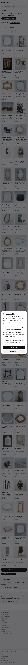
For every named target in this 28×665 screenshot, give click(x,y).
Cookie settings (14, 351)
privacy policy (19, 340)
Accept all (14, 347)
